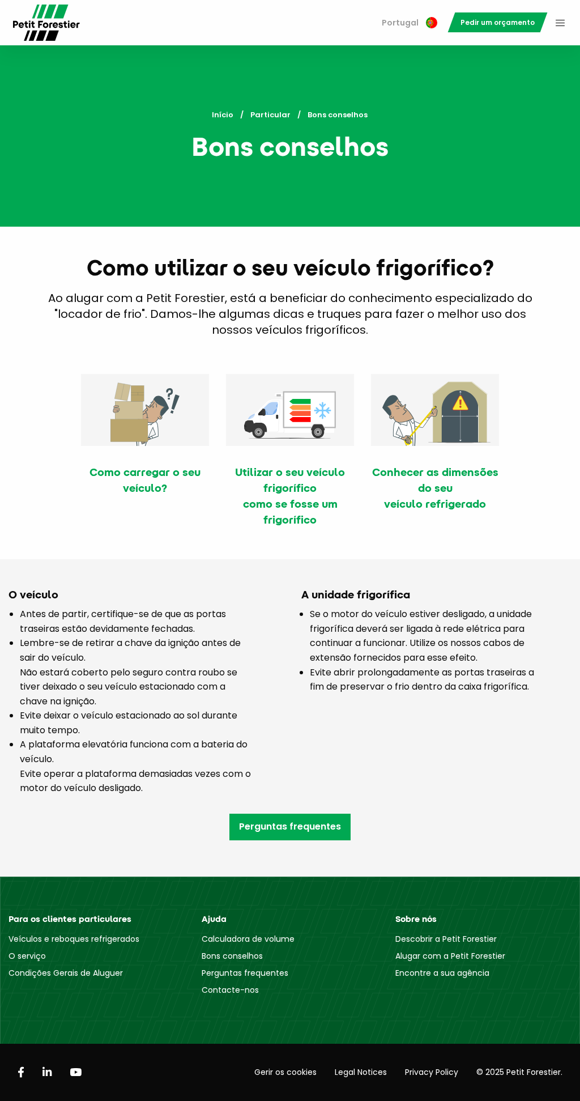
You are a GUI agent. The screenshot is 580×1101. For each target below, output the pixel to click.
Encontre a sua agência (442, 973)
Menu (560, 22)
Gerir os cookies (285, 1072)
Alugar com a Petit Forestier (450, 956)
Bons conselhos (232, 956)
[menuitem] (409, 23)
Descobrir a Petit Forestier (446, 939)
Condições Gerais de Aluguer (65, 973)
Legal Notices (361, 1072)
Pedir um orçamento (497, 22)
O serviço (27, 956)
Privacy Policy (431, 1072)
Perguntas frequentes (290, 826)
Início (222, 114)
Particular (270, 114)
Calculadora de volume (248, 939)
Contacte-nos (230, 990)
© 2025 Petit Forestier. (519, 1072)
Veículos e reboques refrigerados (73, 939)
